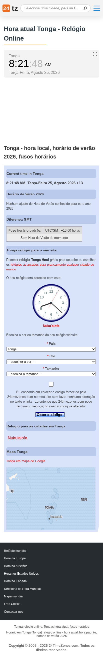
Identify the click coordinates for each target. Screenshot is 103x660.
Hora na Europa (15, 558)
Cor (51, 356)
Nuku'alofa (51, 326)
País (51, 344)
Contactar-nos (13, 611)
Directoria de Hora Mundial (22, 589)
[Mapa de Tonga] (51, 529)
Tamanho (51, 369)
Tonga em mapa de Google (25, 461)
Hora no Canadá (15, 581)
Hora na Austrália (16, 566)
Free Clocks (12, 604)
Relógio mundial (15, 551)
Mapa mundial (14, 596)
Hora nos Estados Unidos (21, 573)
